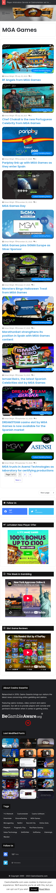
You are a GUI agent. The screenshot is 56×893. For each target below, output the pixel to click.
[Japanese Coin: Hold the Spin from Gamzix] (45, 773)
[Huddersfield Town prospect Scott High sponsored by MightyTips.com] (10, 743)
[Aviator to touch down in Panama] (28, 794)
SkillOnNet (25, 832)
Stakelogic (48, 832)
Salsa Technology (10, 832)
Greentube (8, 818)
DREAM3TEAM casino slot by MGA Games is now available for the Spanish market (24, 426)
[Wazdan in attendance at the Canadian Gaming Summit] (28, 783)
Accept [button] (34, 889)
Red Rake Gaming (36, 828)
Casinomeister (22, 814)
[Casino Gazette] (33, 13)
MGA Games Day (14, 206)
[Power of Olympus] (10, 794)
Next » (18, 480)
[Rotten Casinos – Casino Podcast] (45, 742)
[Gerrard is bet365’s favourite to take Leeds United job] (10, 773)
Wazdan (7, 837)
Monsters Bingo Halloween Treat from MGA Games (24, 290)
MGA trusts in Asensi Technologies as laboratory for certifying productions (28, 468)
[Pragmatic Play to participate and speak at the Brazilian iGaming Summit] (45, 763)
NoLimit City (31, 823)
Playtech (7, 828)
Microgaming (8, 823)
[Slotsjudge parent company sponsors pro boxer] (28, 743)
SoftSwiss (37, 832)
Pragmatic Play (20, 828)
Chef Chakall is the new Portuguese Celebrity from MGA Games (27, 121)
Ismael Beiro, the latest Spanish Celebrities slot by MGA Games (24, 381)
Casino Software (38, 814)
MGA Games (35, 818)
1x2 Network (8, 814)
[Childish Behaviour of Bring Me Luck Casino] (45, 753)
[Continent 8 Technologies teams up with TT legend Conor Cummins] (45, 794)
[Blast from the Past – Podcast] (28, 753)
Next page (45, 493)
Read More (44, 889)
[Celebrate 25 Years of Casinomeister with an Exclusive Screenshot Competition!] (10, 763)
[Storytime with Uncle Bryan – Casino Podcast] (10, 753)
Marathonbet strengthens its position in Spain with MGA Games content (26, 335)
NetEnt (19, 823)
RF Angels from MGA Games (21, 80)
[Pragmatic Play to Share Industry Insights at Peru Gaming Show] (45, 783)
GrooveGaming (21, 818)
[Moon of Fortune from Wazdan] (28, 773)
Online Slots (44, 823)
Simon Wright (9, 76)
